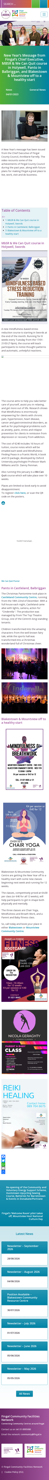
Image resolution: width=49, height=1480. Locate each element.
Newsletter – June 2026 (21, 1346)
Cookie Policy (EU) (14, 1472)
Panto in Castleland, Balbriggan (23, 226)
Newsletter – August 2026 (23, 1271)
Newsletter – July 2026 (21, 1323)
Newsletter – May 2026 (21, 1368)
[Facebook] (24, 1157)
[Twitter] (24, 1160)
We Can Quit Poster (10, 581)
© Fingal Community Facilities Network (21, 1466)
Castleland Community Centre (19, 597)
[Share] (24, 1172)
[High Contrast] (44, 4)
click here (20, 492)
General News (38, 89)
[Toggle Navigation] (44, 14)
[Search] (35, 4)
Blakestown (15, 927)
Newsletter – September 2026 (23, 1247)
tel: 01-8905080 (23, 1429)
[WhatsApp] (24, 1164)
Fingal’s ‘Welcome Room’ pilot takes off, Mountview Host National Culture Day (22, 1216)
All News (24, 1393)
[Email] (24, 1168)
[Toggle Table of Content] (3, 216)
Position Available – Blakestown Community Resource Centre (22, 1297)
